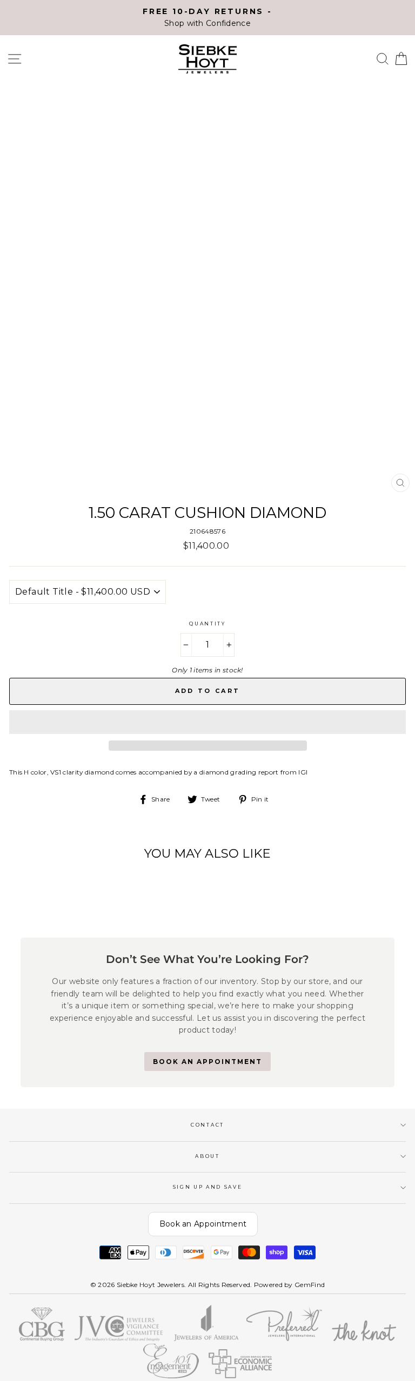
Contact (207, 1125)
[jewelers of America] (206, 1339)
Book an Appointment (203, 1224)
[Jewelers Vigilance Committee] (119, 1339)
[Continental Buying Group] (42, 1339)
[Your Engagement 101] (171, 1376)
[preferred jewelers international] (284, 1339)
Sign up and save (208, 1187)
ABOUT (207, 1156)
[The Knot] (364, 1339)
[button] (207, 722)
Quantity (207, 623)
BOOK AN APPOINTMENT (207, 1061)
